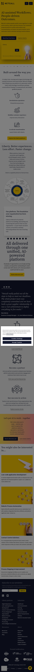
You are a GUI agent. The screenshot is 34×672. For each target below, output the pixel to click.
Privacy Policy (10, 334)
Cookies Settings (17, 338)
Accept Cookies (17, 342)
